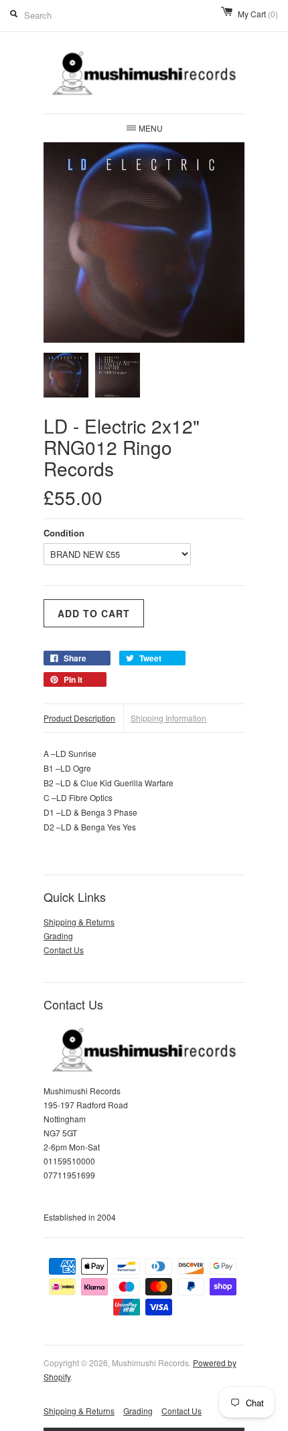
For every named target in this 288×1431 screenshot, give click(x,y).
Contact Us (64, 949)
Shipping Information (168, 718)
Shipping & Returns (79, 921)
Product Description (79, 718)
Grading (58, 935)
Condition (64, 532)
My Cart (258, 13)
